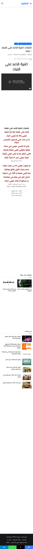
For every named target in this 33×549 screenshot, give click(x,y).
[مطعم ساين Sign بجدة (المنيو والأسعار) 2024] (27, 339)
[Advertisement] (16, 24)
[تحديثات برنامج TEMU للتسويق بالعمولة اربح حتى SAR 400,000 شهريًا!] (27, 346)
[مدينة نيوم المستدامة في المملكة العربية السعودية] (27, 354)
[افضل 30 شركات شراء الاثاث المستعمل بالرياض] (27, 369)
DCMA (8, 542)
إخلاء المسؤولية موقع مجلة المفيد (19, 542)
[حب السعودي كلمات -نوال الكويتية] (24, 283)
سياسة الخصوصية (16, 539)
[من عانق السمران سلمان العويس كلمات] (8, 283)
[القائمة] (2, 4)
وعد (16, 44)
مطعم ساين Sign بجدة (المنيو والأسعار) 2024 (13, 337)
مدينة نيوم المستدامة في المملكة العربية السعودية (11, 353)
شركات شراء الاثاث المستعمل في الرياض (12, 376)
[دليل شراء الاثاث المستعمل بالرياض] (27, 385)
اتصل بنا (9, 539)
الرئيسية (24, 539)
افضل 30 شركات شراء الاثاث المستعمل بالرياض (13, 368)
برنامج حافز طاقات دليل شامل (13, 359)
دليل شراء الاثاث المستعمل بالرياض (12, 383)
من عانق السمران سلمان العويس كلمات (9, 290)
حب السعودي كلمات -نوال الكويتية (24, 290)
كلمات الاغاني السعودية (25, 44)
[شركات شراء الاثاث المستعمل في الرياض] (27, 377)
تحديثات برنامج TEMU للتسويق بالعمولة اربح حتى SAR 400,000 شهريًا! (12, 346)
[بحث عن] (31, 4)
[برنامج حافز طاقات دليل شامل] (27, 362)
